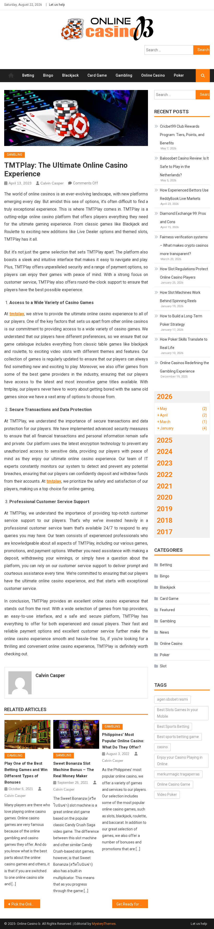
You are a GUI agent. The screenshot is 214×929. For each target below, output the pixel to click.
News (164, 632)
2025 (165, 440)
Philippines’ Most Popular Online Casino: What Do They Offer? (123, 741)
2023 (165, 463)
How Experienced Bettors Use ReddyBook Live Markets (184, 194)
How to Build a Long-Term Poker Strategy (181, 320)
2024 (165, 451)
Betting (28, 75)
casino (162, 747)
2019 (165, 509)
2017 (165, 532)
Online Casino (153, 75)
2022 (165, 474)
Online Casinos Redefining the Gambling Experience (184, 367)
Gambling (124, 75)
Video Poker (167, 794)
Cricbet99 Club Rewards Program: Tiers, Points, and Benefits (182, 134)
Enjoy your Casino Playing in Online (180, 760)
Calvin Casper (52, 183)
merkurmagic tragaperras (178, 774)
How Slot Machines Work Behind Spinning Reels (180, 296)
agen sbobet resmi (172, 699)
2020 (165, 497)
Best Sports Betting (173, 726)
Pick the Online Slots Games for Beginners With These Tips (25, 904)
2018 (165, 520)
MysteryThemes (104, 924)
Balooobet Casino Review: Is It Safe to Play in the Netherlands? (184, 166)
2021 (165, 486)
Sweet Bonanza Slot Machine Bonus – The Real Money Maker (73, 769)
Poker (179, 75)
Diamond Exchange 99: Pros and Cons (183, 217)
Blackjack (70, 75)
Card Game (97, 75)
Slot (163, 666)
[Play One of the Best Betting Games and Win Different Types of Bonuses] (27, 734)
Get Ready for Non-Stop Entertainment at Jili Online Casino (132, 904)
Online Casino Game (173, 784)
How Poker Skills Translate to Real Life (183, 343)
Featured (167, 610)
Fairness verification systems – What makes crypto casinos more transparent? (184, 245)
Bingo (48, 75)
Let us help (57, 5)
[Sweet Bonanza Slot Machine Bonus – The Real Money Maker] (76, 734)
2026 (165, 397)
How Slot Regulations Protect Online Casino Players (184, 273)
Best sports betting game (178, 737)
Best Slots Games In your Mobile (177, 713)
